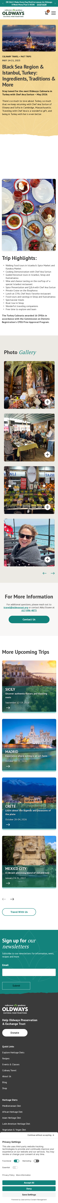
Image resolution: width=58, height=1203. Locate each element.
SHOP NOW (42, 4)
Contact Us (29, 619)
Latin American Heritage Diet (16, 1123)
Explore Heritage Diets (13, 1052)
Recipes (5, 1058)
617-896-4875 (29, 610)
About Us (6, 1076)
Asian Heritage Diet (11, 1117)
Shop (4, 1088)
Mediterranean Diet (11, 1105)
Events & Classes (10, 1064)
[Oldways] (13, 13)
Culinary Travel (10, 56)
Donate (15, 1032)
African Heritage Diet (12, 1111)
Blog (4, 1082)
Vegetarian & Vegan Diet (14, 1129)
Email (5, 965)
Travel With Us (19, 912)
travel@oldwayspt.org (16, 607)
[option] (29, 3)
